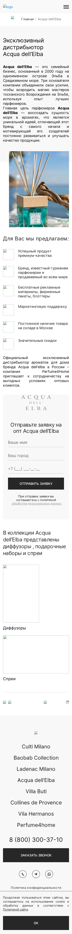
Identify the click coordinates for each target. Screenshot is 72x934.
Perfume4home (36, 825)
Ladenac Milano (36, 769)
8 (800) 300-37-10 (36, 839)
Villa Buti (36, 791)
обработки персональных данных (36, 503)
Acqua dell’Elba (36, 780)
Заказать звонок (36, 855)
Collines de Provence (36, 802)
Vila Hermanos (36, 814)
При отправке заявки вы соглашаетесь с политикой (36, 500)
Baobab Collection (36, 758)
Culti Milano (36, 746)
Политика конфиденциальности (36, 887)
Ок (36, 923)
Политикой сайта (15, 909)
